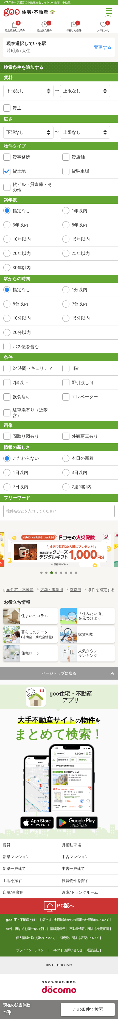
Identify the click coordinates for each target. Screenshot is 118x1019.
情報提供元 (57, 929)
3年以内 (20, 225)
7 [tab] (71, 572)
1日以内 (20, 472)
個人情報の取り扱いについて (35, 938)
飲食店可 (21, 396)
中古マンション (75, 857)
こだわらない (26, 458)
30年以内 (22, 267)
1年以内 (79, 210)
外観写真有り (85, 436)
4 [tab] (56, 572)
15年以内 (81, 239)
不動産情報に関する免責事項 (89, 929)
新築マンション (16, 857)
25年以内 (81, 253)
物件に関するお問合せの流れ (26, 929)
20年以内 (22, 253)
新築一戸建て (14, 868)
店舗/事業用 (13, 892)
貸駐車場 (80, 171)
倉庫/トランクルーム (80, 892)
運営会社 (93, 950)
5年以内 (79, 225)
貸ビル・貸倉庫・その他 (32, 187)
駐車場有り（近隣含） (30, 412)
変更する (102, 47)
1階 (75, 368)
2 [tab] (46, 572)
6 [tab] (66, 572)
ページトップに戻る (59, 673)
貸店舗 (78, 157)
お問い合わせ (73, 950)
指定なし (21, 210)
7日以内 (20, 486)
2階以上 (20, 382)
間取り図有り (26, 436)
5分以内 (20, 303)
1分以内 (79, 289)
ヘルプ (55, 950)
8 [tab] (76, 572)
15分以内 (81, 318)
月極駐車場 (71, 845)
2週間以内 (82, 486)
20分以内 (22, 332)
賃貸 (6, 845)
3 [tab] (51, 572)
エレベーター (85, 396)
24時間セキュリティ (33, 368)
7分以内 (79, 303)
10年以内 (22, 239)
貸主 (17, 107)
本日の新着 (83, 458)
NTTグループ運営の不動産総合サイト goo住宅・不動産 (37, 2)
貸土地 (19, 171)
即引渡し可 (83, 382)
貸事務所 (21, 157)
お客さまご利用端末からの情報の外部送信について (74, 920)
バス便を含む (26, 346)
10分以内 (22, 318)
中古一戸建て (73, 868)
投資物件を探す (75, 880)
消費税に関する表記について (79, 938)
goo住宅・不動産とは (20, 920)
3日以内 (79, 472)
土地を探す (12, 880)
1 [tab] (41, 572)
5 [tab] (61, 572)
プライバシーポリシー (31, 950)
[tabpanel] (59, 550)
